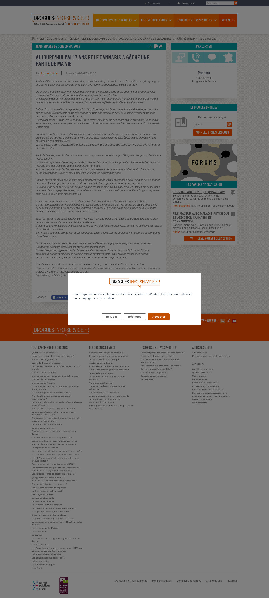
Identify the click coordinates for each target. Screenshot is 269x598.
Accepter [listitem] (158, 316)
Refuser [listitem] (111, 316)
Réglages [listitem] (134, 316)
